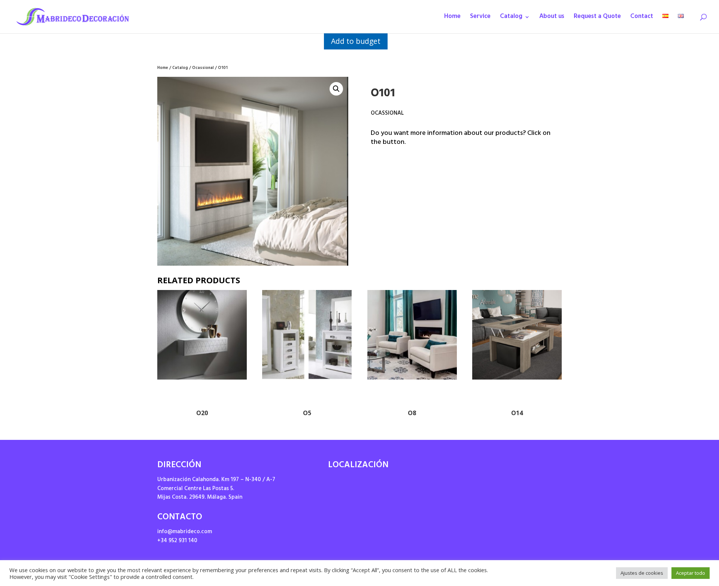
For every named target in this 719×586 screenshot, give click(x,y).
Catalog (511, 18)
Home (452, 18)
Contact (641, 18)
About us (551, 18)
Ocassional (203, 68)
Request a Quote (597, 18)
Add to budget (355, 41)
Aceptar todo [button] (690, 573)
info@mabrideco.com (184, 532)
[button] (336, 89)
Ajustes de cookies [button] (642, 573)
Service (480, 18)
